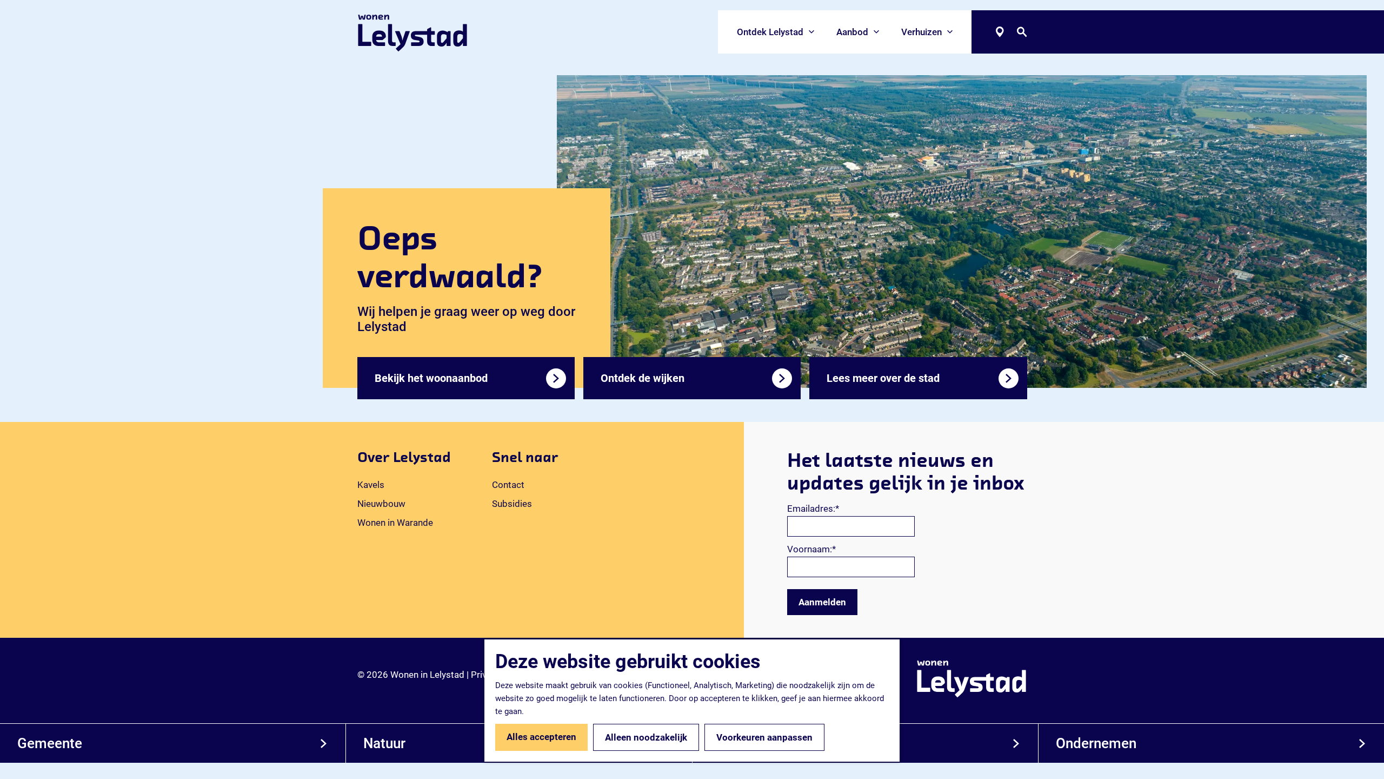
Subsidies (512, 503)
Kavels (370, 484)
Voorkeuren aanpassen (764, 737)
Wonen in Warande (395, 522)
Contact (508, 484)
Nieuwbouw (381, 503)
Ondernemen (1096, 743)
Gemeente (49, 743)
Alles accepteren (541, 736)
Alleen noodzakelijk (646, 737)
